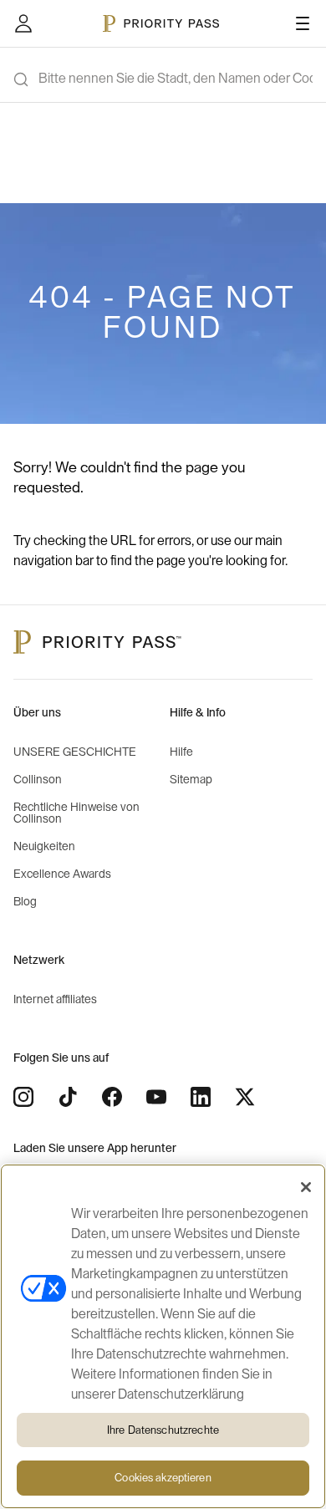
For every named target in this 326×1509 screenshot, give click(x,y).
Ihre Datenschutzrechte (163, 1430)
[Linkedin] (201, 1097)
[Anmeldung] (23, 23)
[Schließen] (306, 1187)
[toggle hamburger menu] (303, 23)
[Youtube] (156, 1097)
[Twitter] (245, 1097)
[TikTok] (68, 1097)
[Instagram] (23, 1097)
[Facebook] (112, 1097)
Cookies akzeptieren (163, 1477)
